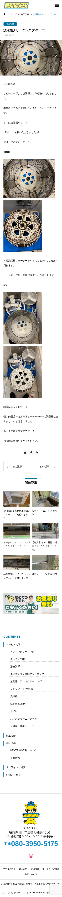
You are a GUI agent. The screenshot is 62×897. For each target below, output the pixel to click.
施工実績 (10, 24)
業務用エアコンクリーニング (26, 681)
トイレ (14, 711)
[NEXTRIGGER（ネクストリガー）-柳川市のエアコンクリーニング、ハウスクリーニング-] (16, 5)
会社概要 (11, 743)
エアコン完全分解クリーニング (27, 674)
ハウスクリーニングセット (24, 718)
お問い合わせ (13, 774)
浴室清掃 (15, 666)
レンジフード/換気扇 (21, 688)
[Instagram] (31, 855)
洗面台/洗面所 (17, 703)
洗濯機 (14, 696)
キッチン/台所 (17, 659)
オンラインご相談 (15, 767)
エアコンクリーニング (22, 651)
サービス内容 (13, 644)
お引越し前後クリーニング (24, 726)
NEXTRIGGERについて (23, 750)
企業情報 (15, 757)
